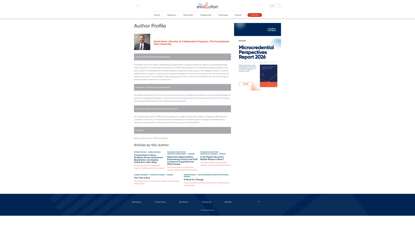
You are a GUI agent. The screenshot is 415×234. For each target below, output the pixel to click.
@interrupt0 (163, 138)
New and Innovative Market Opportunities (213, 175)
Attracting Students (157, 175)
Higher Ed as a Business (209, 154)
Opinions (191, 154)
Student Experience (141, 175)
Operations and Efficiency (177, 154)
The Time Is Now (142, 177)
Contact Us (206, 202)
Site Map (228, 202)
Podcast (238, 15)
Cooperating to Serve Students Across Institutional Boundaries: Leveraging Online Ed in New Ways (148, 158)
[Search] (279, 5)
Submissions (136, 202)
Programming (205, 15)
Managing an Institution (176, 152)
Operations (171, 15)
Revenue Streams (140, 152)
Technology (223, 15)
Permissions (183, 202)
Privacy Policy (160, 202)
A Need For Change (194, 179)
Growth (157, 15)
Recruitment (188, 15)
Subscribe (255, 15)
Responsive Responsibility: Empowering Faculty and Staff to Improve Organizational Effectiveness (182, 160)
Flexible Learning (154, 152)
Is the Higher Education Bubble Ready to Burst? (212, 158)
